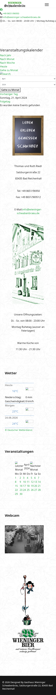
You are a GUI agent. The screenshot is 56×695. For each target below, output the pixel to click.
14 (39, 482)
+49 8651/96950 (11, 13)
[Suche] (28, 74)
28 (39, 490)
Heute (3, 66)
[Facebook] (1, 9)
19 (32, 486)
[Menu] (47, 5)
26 (32, 490)
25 (28, 490)
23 (21, 490)
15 (16, 486)
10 (24, 482)
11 (28, 482)
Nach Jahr (5, 55)
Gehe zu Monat (9, 70)
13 (35, 482)
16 (21, 486)
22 (16, 490)
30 (21, 494)
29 (16, 494)
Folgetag (5, 101)
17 (24, 486)
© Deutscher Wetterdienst (18, 430)
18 (28, 486)
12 (32, 482)
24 (24, 490)
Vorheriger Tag (9, 94)
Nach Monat (7, 59)
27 (35, 490)
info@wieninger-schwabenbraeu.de (21, 17)
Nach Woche (7, 62)
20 (35, 486)
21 (39, 486)
